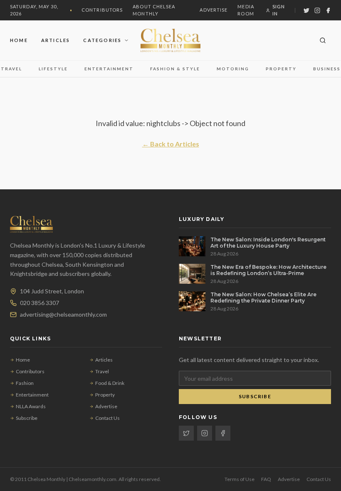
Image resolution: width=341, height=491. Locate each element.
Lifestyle (53, 68)
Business (327, 68)
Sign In (278, 10)
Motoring (233, 68)
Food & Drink (109, 383)
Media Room (245, 10)
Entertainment (108, 68)
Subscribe (26, 418)
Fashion (25, 383)
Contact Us (107, 418)
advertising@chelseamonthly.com (63, 314)
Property (281, 68)
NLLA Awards (31, 406)
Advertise (213, 9)
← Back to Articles (170, 144)
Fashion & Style (175, 68)
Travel (11, 68)
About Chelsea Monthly (154, 10)
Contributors (102, 9)
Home (19, 40)
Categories (102, 40)
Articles (55, 40)
